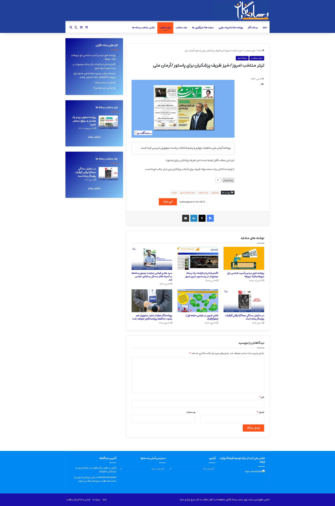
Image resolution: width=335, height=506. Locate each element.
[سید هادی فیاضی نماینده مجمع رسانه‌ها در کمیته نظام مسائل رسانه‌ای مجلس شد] (152, 258)
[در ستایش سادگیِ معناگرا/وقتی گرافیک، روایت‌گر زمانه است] (244, 300)
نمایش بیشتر (94, 137)
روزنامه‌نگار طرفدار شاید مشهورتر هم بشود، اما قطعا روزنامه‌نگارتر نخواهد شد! (152, 317)
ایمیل (260, 412)
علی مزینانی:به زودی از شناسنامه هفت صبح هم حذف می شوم (95, 479)
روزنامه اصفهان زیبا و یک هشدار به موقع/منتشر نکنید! (84, 121)
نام (261, 397)
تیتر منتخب (165, 27)
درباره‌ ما (96, 500)
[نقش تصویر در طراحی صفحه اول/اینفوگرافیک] (197, 300)
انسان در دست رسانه (105, 82)
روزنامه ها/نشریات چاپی (231, 27)
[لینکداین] (193, 218)
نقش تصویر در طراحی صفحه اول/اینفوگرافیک (201, 317)
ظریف (174, 192)
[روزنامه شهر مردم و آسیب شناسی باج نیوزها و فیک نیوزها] (244, 258)
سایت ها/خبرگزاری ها (203, 27)
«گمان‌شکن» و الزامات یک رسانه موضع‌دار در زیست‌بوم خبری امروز (201, 275)
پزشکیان (215, 192)
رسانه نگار (253, 27)
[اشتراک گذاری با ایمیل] (185, 218)
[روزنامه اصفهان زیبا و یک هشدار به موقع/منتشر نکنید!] (108, 122)
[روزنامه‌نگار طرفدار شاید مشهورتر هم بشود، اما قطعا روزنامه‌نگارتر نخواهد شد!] (152, 300)
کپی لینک (168, 202)
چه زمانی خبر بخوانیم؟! (104, 88)
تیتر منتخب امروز (187, 192)
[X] (202, 218)
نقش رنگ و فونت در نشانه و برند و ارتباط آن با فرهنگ (96, 470)
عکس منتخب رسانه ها (143, 27)
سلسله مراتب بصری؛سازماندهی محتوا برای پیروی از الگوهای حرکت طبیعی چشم (94, 75)
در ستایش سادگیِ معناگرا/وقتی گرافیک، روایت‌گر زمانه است (244, 317)
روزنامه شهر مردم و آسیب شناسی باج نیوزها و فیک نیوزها (245, 275)
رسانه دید (242, 58)
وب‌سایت (191, 412)
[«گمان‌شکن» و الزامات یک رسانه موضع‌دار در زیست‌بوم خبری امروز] (197, 258)
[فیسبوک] (210, 218)
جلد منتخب (181, 27)
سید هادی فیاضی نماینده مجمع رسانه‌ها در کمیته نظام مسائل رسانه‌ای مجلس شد (152, 276)
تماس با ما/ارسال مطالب (78, 500)
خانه (265, 27)
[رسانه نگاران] (242, 10)
